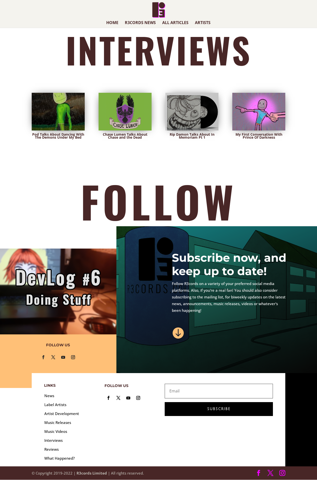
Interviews (53, 440)
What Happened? (59, 458)
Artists (203, 23)
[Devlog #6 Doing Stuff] (58, 291)
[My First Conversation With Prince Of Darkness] (258, 111)
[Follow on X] (53, 357)
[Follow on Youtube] (63, 357)
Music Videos (55, 431)
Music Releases (57, 422)
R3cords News (140, 23)
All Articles (175, 23)
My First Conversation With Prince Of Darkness (259, 136)
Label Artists (55, 404)
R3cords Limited (92, 473)
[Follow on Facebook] (43, 357)
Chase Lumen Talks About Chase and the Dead (125, 136)
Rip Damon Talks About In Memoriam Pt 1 (192, 136)
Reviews (51, 449)
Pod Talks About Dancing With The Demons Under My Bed (58, 136)
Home (112, 23)
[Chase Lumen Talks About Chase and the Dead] (125, 111)
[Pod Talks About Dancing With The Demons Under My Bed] (58, 111)
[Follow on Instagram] (73, 357)
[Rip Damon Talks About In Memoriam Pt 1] (191, 111)
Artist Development (61, 413)
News (49, 395)
